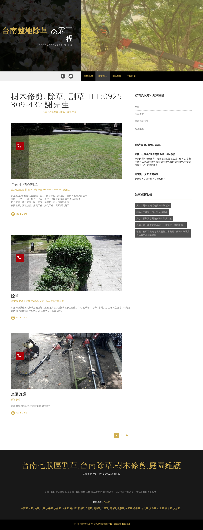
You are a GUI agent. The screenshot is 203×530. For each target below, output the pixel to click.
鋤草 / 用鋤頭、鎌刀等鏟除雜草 (151, 211)
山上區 (160, 508)
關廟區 (97, 508)
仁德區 (89, 508)
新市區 (168, 508)
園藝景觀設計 (141, 121)
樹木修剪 (139, 114)
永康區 (65, 508)
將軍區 (128, 508)
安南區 (57, 508)
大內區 (152, 508)
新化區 (81, 508)
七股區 (121, 508)
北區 (42, 508)
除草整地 (102, 76)
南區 (37, 508)
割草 (137, 106)
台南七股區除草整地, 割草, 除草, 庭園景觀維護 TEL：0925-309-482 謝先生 (101, 524)
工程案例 (131, 76)
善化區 (144, 508)
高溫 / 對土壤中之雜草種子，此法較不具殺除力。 (160, 224)
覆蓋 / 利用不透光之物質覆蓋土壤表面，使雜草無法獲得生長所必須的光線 (163, 233)
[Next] (127, 435)
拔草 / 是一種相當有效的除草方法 (153, 205)
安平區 (49, 508)
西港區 (113, 508)
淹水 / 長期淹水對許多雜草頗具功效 (154, 218)
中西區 (24, 508)
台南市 (107, 501)
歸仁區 (73, 508)
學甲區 (136, 508)
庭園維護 (139, 128)
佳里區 (105, 508)
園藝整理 (116, 76)
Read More (21, 213)
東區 (31, 508)
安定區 (176, 508)
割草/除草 (88, 76)
